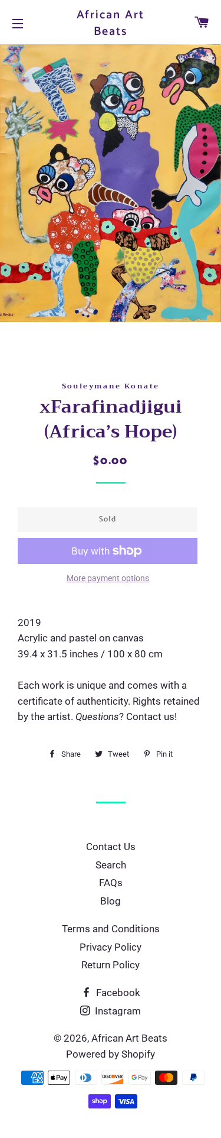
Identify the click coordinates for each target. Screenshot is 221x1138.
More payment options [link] (108, 578)
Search (110, 865)
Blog (110, 901)
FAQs (111, 883)
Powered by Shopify (110, 1054)
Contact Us (111, 846)
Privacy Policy (110, 947)
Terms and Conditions (111, 929)
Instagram (117, 1011)
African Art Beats (111, 23)
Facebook (117, 992)
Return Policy (110, 965)
